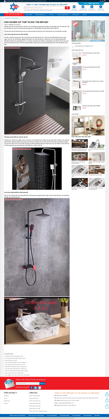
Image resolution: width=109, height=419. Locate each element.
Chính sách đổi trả (33, 398)
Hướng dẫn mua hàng (34, 406)
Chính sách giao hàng (34, 403)
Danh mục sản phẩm (14, 14)
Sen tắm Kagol (76, 415)
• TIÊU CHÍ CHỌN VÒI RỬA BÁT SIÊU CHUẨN (16, 370)
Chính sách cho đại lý (34, 408)
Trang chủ (6, 18)
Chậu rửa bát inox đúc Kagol (17, 415)
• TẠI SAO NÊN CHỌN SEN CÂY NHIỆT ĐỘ (15, 368)
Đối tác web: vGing (70, 418)
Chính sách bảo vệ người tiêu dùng (38, 411)
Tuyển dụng (75, 14)
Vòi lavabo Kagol (64, 415)
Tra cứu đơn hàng (62, 14)
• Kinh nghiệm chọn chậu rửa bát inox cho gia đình (17, 375)
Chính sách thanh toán (35, 400)
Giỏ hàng (102, 1)
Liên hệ (84, 14)
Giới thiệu (29, 14)
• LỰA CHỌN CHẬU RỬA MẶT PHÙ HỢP (14, 364)
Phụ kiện (97, 415)
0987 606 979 (93, 3)
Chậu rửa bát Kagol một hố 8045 (91, 105)
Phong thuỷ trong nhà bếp (95, 175)
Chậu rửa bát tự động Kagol (36, 415)
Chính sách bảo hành (34, 395)
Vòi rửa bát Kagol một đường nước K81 (93, 91)
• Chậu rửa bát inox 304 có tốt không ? (14, 373)
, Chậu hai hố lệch (48, 10)
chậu (31, 10)
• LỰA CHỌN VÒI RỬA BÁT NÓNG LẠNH (14, 358)
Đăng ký (42, 383)
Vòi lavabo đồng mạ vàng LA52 (23, 1)
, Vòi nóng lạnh (42, 10)
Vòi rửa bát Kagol (52, 415)
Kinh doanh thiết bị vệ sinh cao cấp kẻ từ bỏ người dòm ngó (79, 149)
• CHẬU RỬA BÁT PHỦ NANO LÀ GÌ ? (14, 356)
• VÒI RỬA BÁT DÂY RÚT (10, 360)
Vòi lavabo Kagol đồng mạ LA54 (38, 1)
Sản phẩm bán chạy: (10, 1)
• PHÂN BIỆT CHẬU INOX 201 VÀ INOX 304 (15, 366)
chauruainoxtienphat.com (50, 418)
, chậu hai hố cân (35, 10)
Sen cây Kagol (87, 415)
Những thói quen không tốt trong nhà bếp (78, 162)
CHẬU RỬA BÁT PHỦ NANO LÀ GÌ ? (84, 46)
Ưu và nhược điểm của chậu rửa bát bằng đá (96, 188)
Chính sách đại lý (40, 14)
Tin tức (51, 14)
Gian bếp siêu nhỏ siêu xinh (81, 136)
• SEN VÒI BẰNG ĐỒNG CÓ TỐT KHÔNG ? (15, 362)
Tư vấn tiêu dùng (14, 18)
